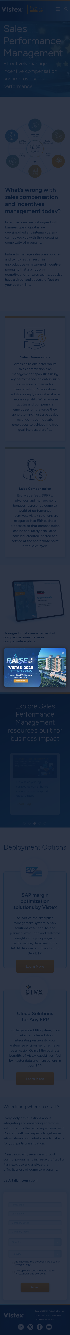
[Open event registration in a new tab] (19, 667)
